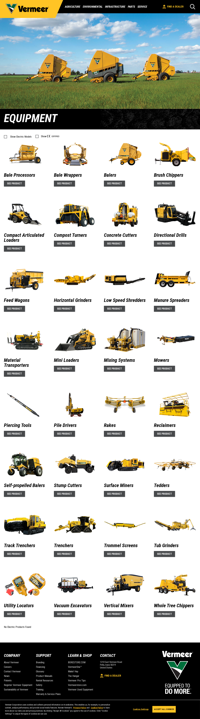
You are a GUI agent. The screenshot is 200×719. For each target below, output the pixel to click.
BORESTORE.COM (76, 662)
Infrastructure (115, 6)
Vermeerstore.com (77, 685)
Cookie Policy (97, 708)
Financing (40, 666)
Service (142, 6)
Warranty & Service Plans (48, 694)
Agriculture (72, 6)
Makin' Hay (73, 671)
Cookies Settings (141, 709)
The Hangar (73, 676)
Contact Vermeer (12, 671)
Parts (131, 6)
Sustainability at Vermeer (16, 689)
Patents (8, 680)
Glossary (40, 671)
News (7, 676)
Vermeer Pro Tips (77, 680)
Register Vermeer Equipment (18, 685)
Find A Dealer (175, 6)
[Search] (192, 6)
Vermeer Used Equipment (80, 689)
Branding (40, 662)
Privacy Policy (79, 708)
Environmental (92, 6)
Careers (8, 666)
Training (39, 689)
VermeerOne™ (75, 666)
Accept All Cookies (164, 709)
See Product (14, 183)
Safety (39, 685)
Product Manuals (44, 676)
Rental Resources (44, 680)
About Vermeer (11, 662)
